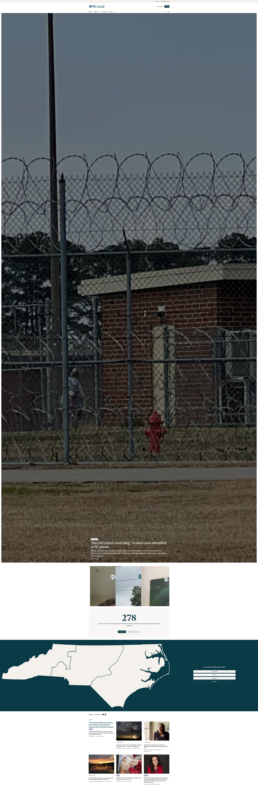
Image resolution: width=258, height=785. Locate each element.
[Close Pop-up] (257, 761)
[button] (129, 392)
